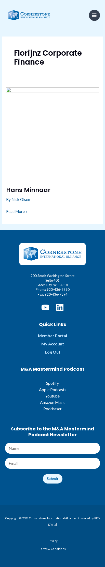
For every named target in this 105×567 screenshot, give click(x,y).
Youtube (52, 396)
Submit (53, 478)
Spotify (52, 383)
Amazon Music (52, 402)
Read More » (16, 212)
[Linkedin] (60, 307)
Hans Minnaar (28, 190)
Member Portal (52, 335)
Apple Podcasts (52, 389)
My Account (52, 343)
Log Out (52, 351)
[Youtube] (45, 307)
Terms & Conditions (52, 548)
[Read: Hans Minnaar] (52, 133)
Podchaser (52, 408)
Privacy (53, 540)
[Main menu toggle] (94, 15)
